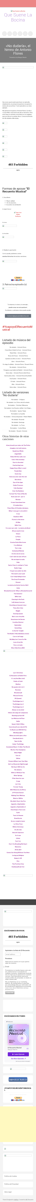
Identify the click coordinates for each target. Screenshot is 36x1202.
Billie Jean (18, 596)
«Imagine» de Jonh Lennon (18, 448)
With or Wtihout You (18, 772)
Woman (18, 499)
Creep (18, 781)
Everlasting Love (18, 465)
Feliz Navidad (18, 488)
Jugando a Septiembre (18, 804)
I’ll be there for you (18, 778)
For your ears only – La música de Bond (18, 528)
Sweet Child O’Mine (18, 724)
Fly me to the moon (18, 519)
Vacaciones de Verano (18, 619)
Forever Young (18, 787)
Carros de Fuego (18, 636)
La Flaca (18, 536)
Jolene (18, 838)
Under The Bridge (18, 744)
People (18, 539)
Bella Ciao (18, 525)
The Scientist (18, 593)
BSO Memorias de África (18, 789)
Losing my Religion (18, 855)
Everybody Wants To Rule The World (18, 747)
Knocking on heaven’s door (18, 605)
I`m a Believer (18, 545)
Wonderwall (18, 692)
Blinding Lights (18, 732)
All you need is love (18, 531)
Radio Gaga (18, 568)
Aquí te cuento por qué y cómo (18, 1094)
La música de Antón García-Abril (18, 585)
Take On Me (18, 741)
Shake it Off (18, 858)
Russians (18, 690)
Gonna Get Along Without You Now (18, 852)
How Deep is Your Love (18, 809)
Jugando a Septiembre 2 (18, 807)
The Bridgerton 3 (18, 707)
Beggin (18, 611)
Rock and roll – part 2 (18, 496)
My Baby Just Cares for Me (18, 639)
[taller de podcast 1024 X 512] (18, 917)
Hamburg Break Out (18, 867)
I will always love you (18, 602)
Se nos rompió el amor (18, 821)
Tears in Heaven (18, 815)
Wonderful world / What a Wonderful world (18, 591)
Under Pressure (18, 485)
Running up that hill (18, 715)
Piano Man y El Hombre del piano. (18, 508)
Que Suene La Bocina (18, 17)
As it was (18, 835)
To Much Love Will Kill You (18, 730)
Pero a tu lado (18, 645)
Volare (18, 534)
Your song (18, 548)
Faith (18, 812)
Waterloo (18, 847)
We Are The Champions (18, 750)
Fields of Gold (18, 681)
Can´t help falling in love (18, 576)
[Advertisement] (18, 1124)
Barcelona (18, 479)
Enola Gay (18, 474)
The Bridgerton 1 (18, 701)
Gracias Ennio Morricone (18, 542)
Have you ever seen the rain (18, 476)
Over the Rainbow (18, 491)
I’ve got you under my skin (18, 571)
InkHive (16, 1199)
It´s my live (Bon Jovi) (18, 678)
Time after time (18, 608)
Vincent (18, 582)
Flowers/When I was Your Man (18, 761)
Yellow (18, 758)
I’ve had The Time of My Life (18, 494)
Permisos (8, 958)
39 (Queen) (18, 698)
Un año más (18, 829)
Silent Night (18, 752)
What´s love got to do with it (18, 511)
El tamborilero (18, 505)
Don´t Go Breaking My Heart (18, 844)
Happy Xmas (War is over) (18, 468)
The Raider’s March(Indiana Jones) (18, 633)
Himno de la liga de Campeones (18, 712)
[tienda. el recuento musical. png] (18, 883)
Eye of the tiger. (18, 482)
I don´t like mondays (18, 459)
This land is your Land (18, 573)
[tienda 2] (18, 659)
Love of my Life (18, 642)
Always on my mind (18, 710)
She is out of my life (18, 616)
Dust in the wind (18, 462)
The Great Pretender (18, 579)
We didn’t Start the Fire (18, 801)
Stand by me (18, 818)
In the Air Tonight (18, 631)
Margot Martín (22, 57)
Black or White (18, 798)
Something (18, 628)
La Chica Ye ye (18, 824)
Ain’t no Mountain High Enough (18, 764)
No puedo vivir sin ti (18, 687)
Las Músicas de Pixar (18, 718)
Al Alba (18, 522)
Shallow (18, 684)
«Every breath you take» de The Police (18, 445)
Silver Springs (18, 775)
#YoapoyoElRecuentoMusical (17, 328)
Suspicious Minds (18, 451)
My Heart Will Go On (18, 767)
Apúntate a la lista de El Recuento (17, 950)
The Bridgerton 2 (18, 704)
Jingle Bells (18, 454)
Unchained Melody (18, 551)
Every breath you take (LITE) (18, 727)
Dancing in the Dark (18, 599)
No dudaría (18, 770)
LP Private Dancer (18, 792)
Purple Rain (18, 471)
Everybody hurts (18, 738)
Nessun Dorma (18, 695)
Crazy (18, 514)
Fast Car (18, 841)
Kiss (18, 861)
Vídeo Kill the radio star (18, 456)
